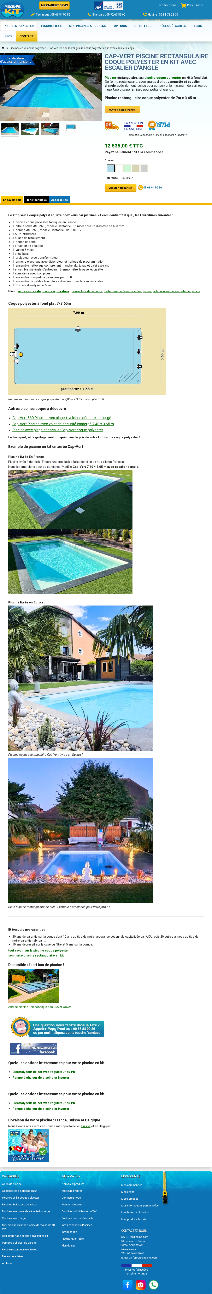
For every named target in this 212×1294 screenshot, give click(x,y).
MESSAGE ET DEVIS (54, 5)
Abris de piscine (12, 1184)
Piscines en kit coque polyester (28, 48)
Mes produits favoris (133, 1219)
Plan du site (68, 1245)
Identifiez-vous (167, 5)
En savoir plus (12, 199)
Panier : (195, 5)
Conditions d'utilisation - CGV (79, 1211)
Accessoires (59, 199)
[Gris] (144, 168)
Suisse (85, 1126)
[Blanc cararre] (127, 168)
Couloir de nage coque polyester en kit (25, 1235)
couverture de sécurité (87, 291)
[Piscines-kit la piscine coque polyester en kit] (12, 10)
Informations (69, 1231)
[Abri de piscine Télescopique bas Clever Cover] (33, 1002)
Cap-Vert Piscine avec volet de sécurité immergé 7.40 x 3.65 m (63, 424)
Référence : (112, 178)
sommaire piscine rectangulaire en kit (36, 955)
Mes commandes (131, 1185)
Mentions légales (72, 1204)
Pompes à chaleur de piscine (19, 1242)
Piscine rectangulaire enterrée (19, 1249)
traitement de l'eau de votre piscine (127, 291)
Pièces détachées (12, 1256)
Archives (7, 1263)
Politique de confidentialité (77, 1218)
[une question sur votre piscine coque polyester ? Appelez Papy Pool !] (58, 1040)
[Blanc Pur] (119, 168)
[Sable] (135, 168)
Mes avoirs (127, 1191)
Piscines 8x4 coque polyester (19, 1204)
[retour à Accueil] (2, 48)
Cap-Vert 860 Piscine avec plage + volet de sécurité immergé (61, 418)
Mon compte (130, 1176)
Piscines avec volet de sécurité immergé (26, 1211)
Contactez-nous (71, 1197)
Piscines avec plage (14, 1218)
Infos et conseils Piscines (77, 1225)
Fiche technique (36, 199)
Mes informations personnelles (140, 1205)
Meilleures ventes (72, 1190)
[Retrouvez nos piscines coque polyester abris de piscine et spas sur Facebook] (33, 1053)
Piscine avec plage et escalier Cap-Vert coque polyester (57, 430)
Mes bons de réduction (135, 1212)
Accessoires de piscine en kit (19, 1190)
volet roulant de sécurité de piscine (176, 291)
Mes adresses (129, 1198)
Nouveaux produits (73, 1184)
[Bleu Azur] (110, 168)
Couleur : (110, 160)
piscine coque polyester (163, 78)
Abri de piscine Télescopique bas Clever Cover (39, 1007)
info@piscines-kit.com (144, 1257)
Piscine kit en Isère (73, 1238)
